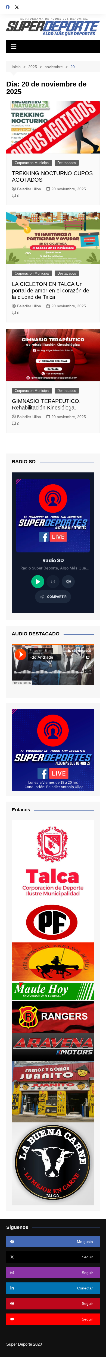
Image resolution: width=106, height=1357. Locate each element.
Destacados (66, 163)
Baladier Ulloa (29, 189)
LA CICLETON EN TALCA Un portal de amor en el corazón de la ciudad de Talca (50, 290)
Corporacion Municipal (32, 163)
